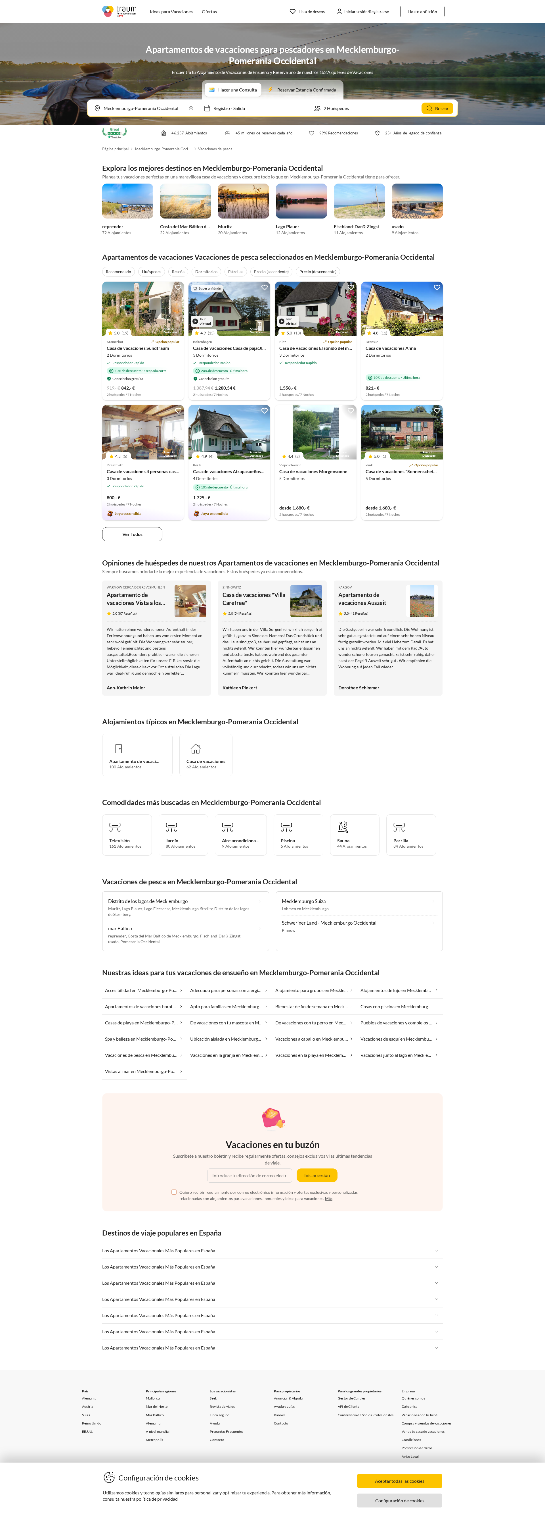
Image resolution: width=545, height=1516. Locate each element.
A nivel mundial (157, 1431)
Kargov (345, 587)
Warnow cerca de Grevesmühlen (136, 587)
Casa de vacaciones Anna (391, 348)
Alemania (89, 1398)
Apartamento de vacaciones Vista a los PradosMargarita (134, 602)
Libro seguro (219, 1415)
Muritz (225, 226)
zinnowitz (232, 587)
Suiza (86, 1415)
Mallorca (153, 1398)
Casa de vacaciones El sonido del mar (316, 348)
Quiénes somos (413, 1398)
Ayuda (215, 1423)
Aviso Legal (410, 1456)
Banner (279, 1415)
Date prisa (409, 1406)
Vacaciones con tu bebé (419, 1415)
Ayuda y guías (284, 1406)
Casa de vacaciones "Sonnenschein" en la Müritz (414, 471)
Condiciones (411, 1440)
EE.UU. (87, 1431)
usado (398, 226)
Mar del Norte (156, 1406)
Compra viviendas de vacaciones (426, 1423)
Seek (213, 1398)
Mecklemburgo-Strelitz (192, 908)
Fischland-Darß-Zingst (356, 226)
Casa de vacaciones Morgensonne (313, 471)
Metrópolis (154, 1440)
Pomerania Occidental (140, 941)
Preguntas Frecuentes (226, 1431)
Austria (87, 1406)
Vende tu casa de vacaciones (423, 1431)
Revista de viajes (222, 1406)
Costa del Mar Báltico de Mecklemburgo (200, 226)
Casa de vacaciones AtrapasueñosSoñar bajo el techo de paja (253, 471)
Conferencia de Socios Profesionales (365, 1415)
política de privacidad (157, 1499)
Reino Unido (91, 1423)
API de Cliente (348, 1406)
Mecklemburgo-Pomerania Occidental (163, 149)
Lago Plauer (287, 226)
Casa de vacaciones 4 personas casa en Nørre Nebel (158, 471)
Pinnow (288, 930)
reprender (112, 226)
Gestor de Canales (351, 1398)
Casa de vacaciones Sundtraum (138, 348)
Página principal (115, 149)
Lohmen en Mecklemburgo (305, 908)
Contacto (217, 1440)
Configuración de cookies (399, 1500)
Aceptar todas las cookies (399, 1481)
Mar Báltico (155, 1415)
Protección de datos (417, 1448)
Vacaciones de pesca (215, 149)
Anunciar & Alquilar (289, 1398)
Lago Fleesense (157, 908)
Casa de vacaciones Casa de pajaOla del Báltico (239, 348)
